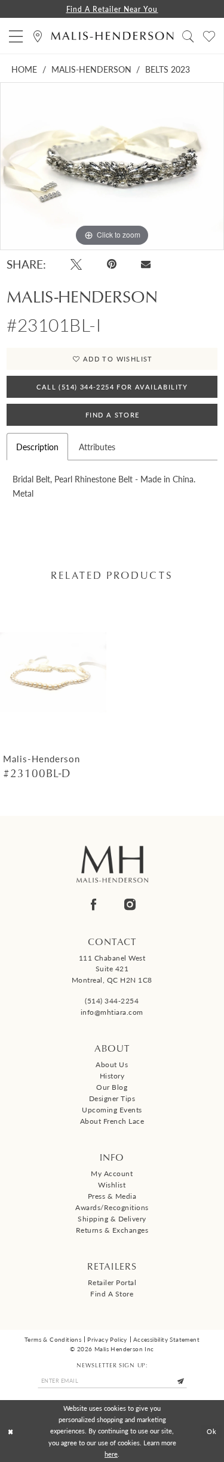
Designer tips (112, 1098)
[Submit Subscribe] (181, 1380)
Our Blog (111, 1087)
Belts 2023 (167, 69)
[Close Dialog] (10, 1431)
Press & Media (112, 1196)
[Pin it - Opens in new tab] (111, 264)
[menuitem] (16, 36)
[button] (16, 36)
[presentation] (53, 672)
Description (37, 447)
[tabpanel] (112, 166)
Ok (212, 1430)
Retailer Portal (112, 1282)
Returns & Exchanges (112, 1230)
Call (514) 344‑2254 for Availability (112, 386)
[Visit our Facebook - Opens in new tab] (93, 904)
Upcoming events (112, 1110)
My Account (112, 1173)
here (111, 1453)
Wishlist (111, 1185)
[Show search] (188, 36)
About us (112, 1064)
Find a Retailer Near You (112, 9)
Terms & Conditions (52, 1339)
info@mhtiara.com (112, 1012)
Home (24, 69)
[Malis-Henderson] (112, 36)
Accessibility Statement (166, 1339)
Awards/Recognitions (112, 1207)
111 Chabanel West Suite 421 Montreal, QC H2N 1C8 (112, 969)
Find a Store (111, 1294)
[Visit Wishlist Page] (209, 36)
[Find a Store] (37, 36)
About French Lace (112, 1121)
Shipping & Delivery (112, 1219)
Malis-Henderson (91, 69)
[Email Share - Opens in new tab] (145, 264)
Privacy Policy (107, 1339)
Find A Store (112, 414)
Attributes (97, 447)
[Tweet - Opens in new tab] (76, 264)
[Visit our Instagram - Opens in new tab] (130, 904)
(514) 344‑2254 (112, 1001)
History (112, 1076)
